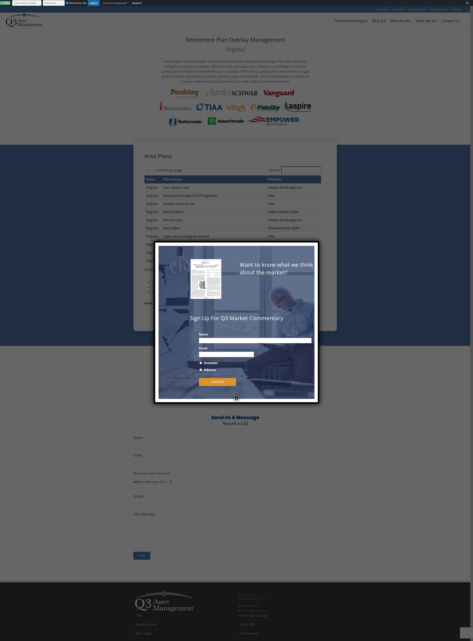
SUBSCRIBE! (217, 382)
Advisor (210, 369)
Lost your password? (115, 2)
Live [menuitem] (7, 2)
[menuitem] (78, 3)
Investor (211, 363)
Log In (93, 2)
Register (137, 2)
